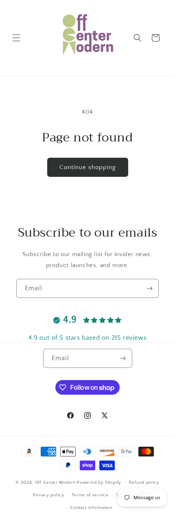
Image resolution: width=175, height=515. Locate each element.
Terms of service (90, 495)
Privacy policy (48, 495)
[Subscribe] (149, 288)
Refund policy (144, 482)
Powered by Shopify (99, 482)
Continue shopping (87, 167)
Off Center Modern (55, 482)
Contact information (91, 507)
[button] (16, 38)
